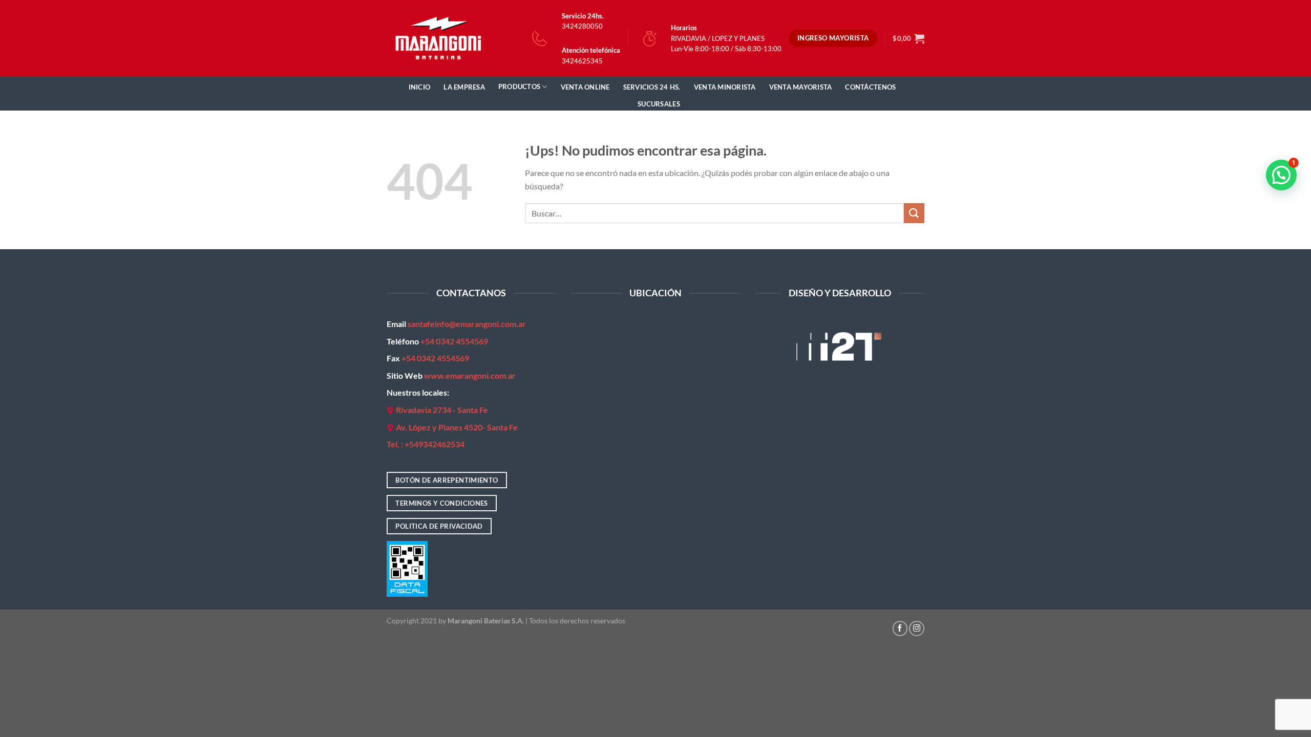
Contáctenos (870, 87)
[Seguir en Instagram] (916, 628)
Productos (519, 86)
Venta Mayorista (800, 87)
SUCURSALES (659, 104)
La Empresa (464, 87)
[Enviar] (914, 213)
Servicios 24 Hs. (652, 87)
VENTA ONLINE (585, 87)
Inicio (420, 87)
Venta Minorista (725, 87)
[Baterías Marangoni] (439, 38)
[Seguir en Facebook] (900, 628)
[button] (1281, 175)
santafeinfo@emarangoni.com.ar (467, 324)
